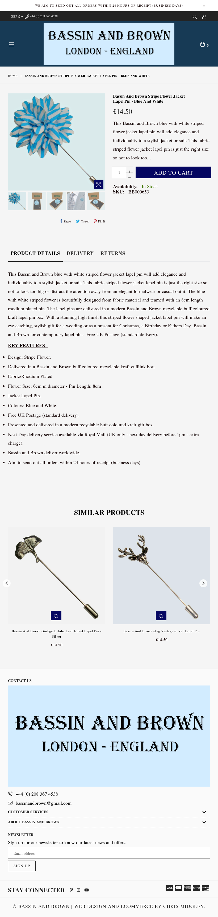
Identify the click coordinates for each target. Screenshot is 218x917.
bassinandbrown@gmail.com (44, 803)
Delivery (80, 253)
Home (13, 76)
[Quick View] (56, 615)
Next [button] (203, 583)
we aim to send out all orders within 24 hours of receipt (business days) (109, 5)
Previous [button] (7, 583)
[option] (16, 202)
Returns (112, 253)
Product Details (35, 253)
